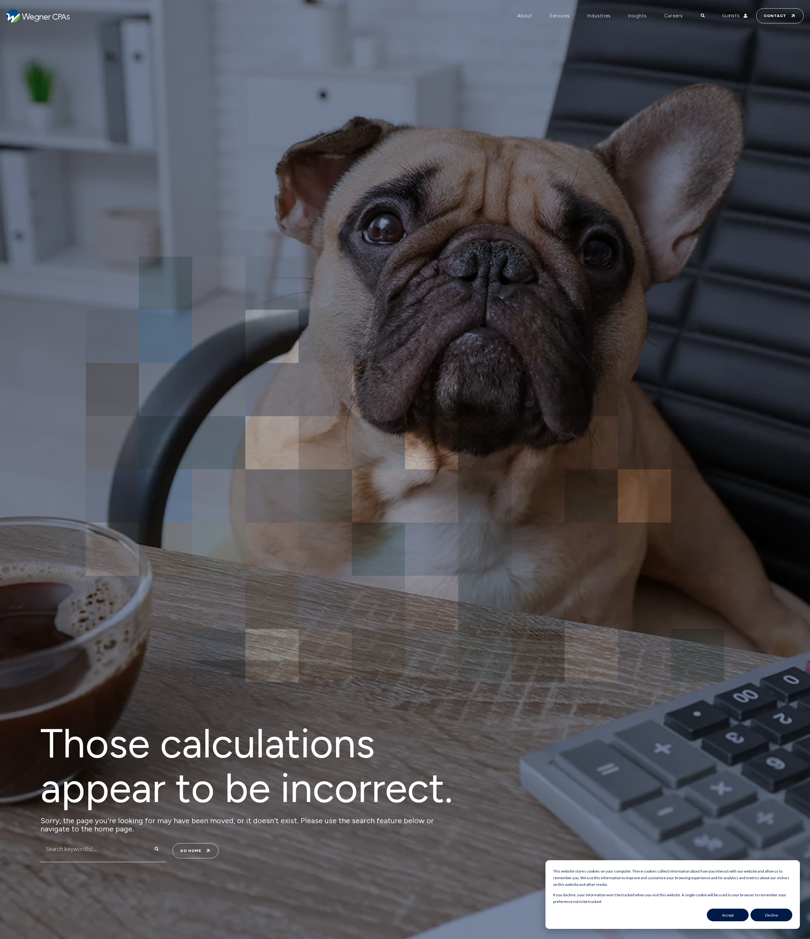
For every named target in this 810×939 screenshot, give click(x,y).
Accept (728, 915)
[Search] (156, 849)
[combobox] (90, 849)
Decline (771, 915)
